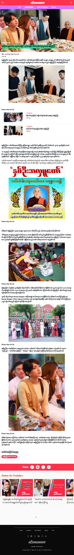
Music (53, 7)
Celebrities (29, 7)
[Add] (32, 467)
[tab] (19, 7)
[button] (9, 456)
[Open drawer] (2, 2)
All (19, 7)
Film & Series (42, 7)
